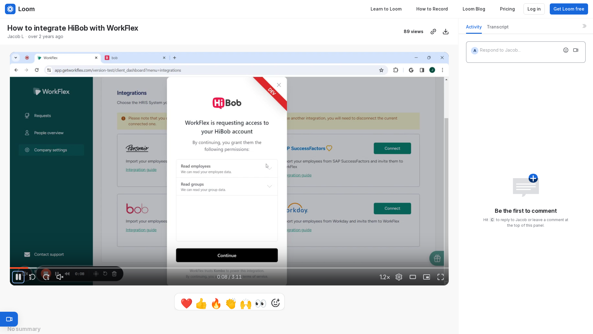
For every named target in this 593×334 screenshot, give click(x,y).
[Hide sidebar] (584, 26)
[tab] (474, 29)
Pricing (507, 8)
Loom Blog (474, 8)
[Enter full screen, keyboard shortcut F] (440, 277)
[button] (229, 301)
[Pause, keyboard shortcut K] (18, 277)
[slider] (229, 268)
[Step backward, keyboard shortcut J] (32, 277)
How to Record (432, 8)
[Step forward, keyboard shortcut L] (46, 277)
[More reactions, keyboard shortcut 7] (275, 320)
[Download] (446, 31)
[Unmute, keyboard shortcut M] (59, 277)
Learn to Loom (386, 8)
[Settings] (398, 277)
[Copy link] (433, 31)
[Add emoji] (566, 50)
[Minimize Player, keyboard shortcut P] (426, 277)
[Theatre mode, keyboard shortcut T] (412, 277)
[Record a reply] (576, 50)
